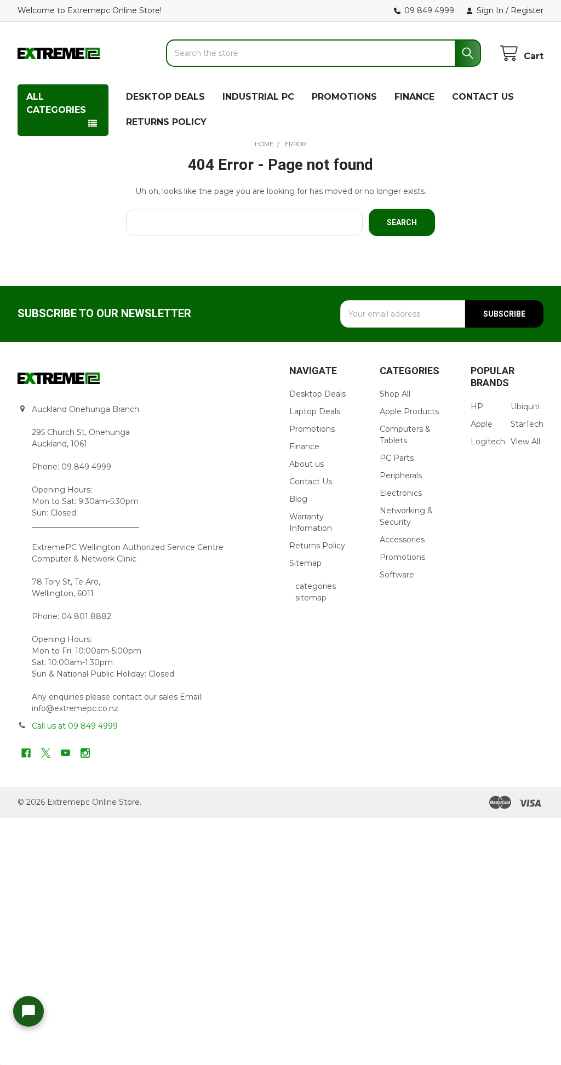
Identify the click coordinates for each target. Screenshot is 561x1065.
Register (527, 10)
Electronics (401, 493)
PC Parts (397, 458)
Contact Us (310, 481)
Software (397, 575)
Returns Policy (317, 546)
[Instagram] (85, 753)
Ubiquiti (525, 406)
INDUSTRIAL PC (258, 96)
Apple (482, 424)
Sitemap (305, 563)
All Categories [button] (56, 103)
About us (306, 464)
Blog (298, 499)
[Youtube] (65, 753)
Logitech (488, 441)
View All (525, 441)
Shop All (395, 394)
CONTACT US (483, 96)
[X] (45, 753)
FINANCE (414, 96)
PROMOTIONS (344, 96)
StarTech (527, 424)
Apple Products (409, 411)
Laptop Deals (314, 411)
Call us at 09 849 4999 (75, 726)
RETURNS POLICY (166, 122)
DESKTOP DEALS (165, 96)
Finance (304, 446)
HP (477, 406)
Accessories (402, 540)
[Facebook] (26, 753)
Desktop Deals (317, 394)
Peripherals (401, 475)
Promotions (312, 429)
